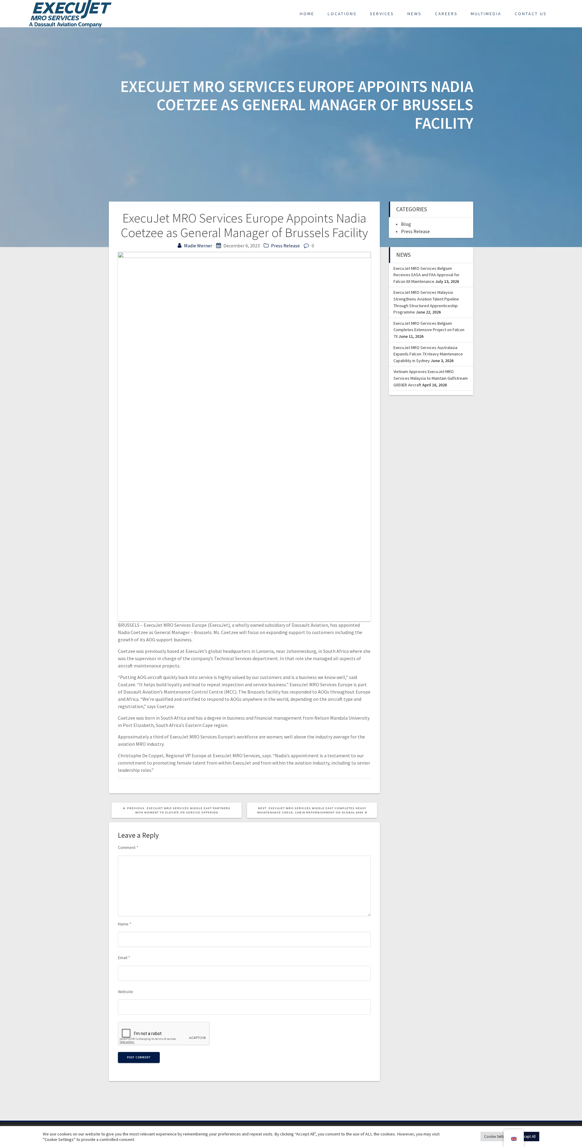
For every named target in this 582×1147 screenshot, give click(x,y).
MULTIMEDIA (486, 13)
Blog (406, 224)
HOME (307, 13)
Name (124, 924)
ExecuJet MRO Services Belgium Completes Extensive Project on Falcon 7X (428, 330)
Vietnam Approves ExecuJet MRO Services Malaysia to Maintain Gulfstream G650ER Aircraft (430, 378)
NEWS (414, 13)
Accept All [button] (528, 1136)
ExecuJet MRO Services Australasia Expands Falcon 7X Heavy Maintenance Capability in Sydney (428, 354)
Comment (128, 847)
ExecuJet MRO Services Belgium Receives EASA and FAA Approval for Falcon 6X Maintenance (426, 275)
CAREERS (446, 13)
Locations (342, 13)
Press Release (285, 246)
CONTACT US (531, 13)
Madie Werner (198, 246)
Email (124, 957)
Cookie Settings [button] (497, 1136)
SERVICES (382, 13)
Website (125, 991)
